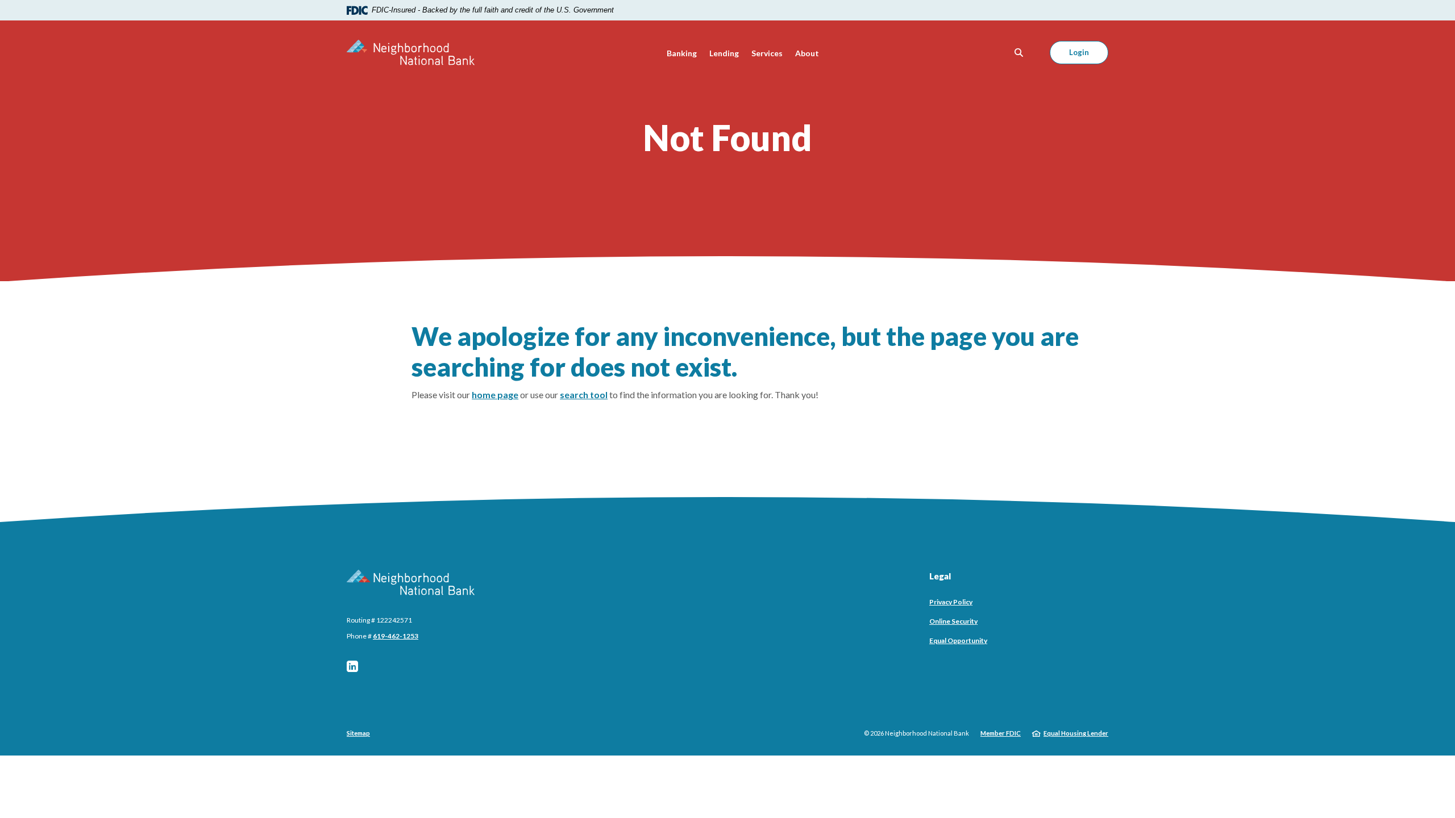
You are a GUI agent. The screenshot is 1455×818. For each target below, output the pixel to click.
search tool (584, 394)
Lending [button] (724, 53)
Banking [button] (682, 53)
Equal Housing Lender (1076, 733)
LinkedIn (352, 666)
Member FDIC (1000, 733)
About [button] (807, 53)
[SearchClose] (1019, 52)
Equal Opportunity (958, 640)
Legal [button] (940, 576)
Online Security (953, 621)
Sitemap (358, 733)
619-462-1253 (395, 636)
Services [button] (767, 53)
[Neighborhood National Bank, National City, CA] (411, 52)
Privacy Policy (950, 602)
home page (495, 394)
